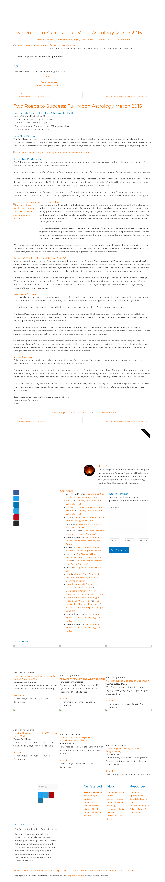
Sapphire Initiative (75, 876)
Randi (69, 561)
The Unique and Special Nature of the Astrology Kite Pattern (83, 540)
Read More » (19, 695)
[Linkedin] (16, 505)
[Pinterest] (16, 517)
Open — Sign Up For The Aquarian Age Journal (40, 57)
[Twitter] (16, 498)
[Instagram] (16, 523)
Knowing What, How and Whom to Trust (82, 678)
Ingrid (69, 574)
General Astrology (63, 40)
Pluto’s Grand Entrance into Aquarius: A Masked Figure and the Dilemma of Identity (84, 577)
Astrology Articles (45, 40)
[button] (82, 56)
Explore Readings (99, 452)
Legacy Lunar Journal (83, 40)
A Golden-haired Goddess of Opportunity (128, 681)
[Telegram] (16, 511)
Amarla (69, 500)
